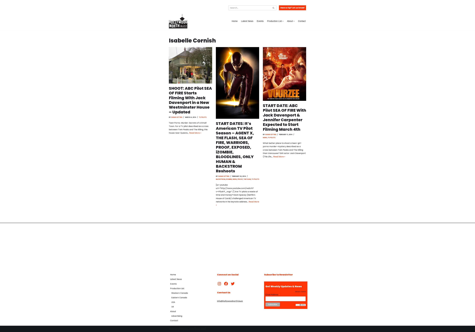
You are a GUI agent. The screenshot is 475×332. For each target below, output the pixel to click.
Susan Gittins (176, 117)
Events (260, 21)
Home (235, 21)
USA (173, 302)
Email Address (272, 294)
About (173, 311)
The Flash (247, 179)
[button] (283, 21)
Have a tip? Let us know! (292, 7)
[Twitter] (232, 283)
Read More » (195, 132)
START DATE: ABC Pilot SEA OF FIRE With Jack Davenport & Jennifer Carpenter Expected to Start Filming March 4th (284, 117)
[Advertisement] (237, 246)
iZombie (229, 179)
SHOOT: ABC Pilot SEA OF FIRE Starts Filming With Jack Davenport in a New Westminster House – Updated (190, 100)
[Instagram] (219, 283)
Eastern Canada (179, 297)
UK (172, 306)
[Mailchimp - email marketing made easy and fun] (301, 305)
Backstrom (220, 179)
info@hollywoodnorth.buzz (230, 301)
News (235, 179)
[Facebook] (226, 283)
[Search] (273, 7)
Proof (240, 179)
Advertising (176, 316)
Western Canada (179, 293)
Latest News (247, 21)
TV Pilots (202, 117)
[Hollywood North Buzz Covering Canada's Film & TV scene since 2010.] (178, 21)
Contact (302, 21)
